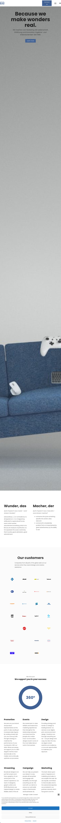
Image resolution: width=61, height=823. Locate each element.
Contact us (47, 3)
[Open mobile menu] (55, 3)
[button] (58, 794)
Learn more (30, 41)
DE (60, 3)
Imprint (34, 820)
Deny (30, 812)
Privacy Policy (28, 820)
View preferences (30, 817)
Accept (30, 808)
